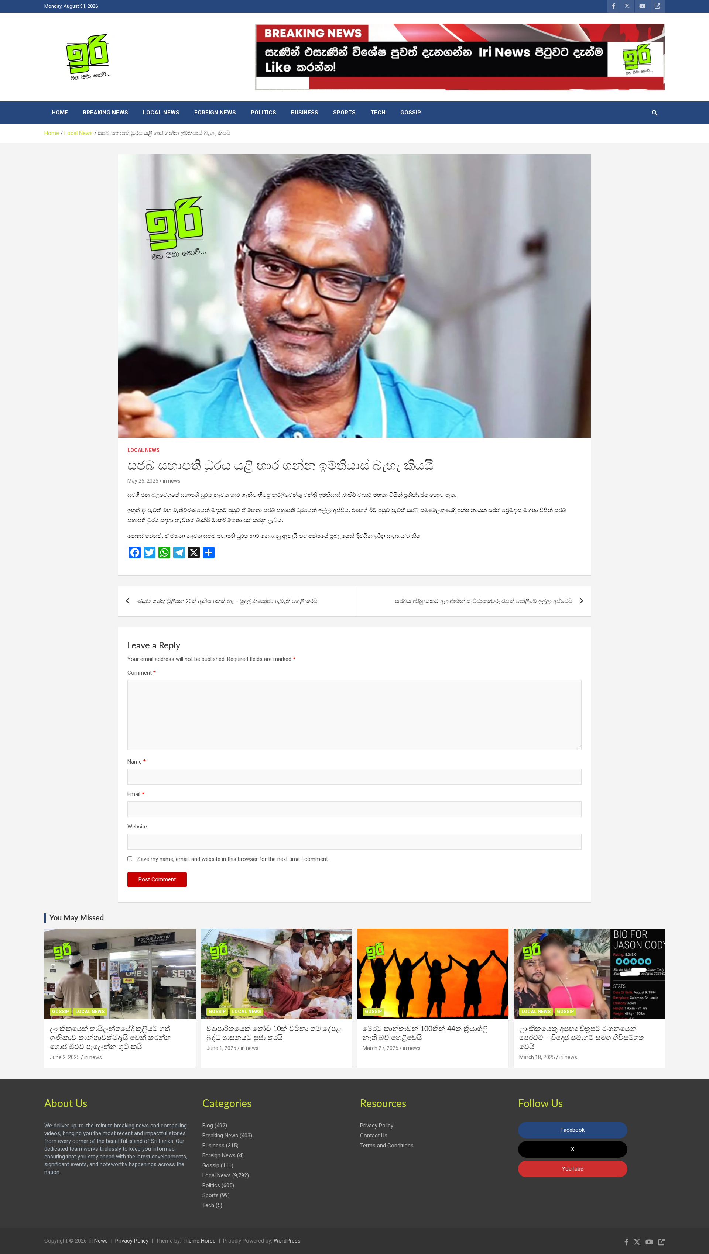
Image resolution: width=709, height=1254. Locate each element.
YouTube (572, 1168)
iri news (172, 481)
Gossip (410, 112)
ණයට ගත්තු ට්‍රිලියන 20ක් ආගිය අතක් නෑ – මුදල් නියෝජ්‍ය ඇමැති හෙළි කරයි (227, 601)
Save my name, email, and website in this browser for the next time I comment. (233, 859)
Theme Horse (199, 1240)
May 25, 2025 (142, 481)
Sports (344, 112)
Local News (161, 112)
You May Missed (76, 918)
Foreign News (215, 112)
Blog (207, 1125)
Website (137, 826)
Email (135, 794)
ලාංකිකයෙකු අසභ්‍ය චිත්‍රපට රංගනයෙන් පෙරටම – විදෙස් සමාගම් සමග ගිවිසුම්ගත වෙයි (581, 1038)
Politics (263, 112)
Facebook (573, 1130)
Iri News (98, 1240)
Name (136, 761)
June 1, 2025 (221, 1048)
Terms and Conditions (387, 1145)
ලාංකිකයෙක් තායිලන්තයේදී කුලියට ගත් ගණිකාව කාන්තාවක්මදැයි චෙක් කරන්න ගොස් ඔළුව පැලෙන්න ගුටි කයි (111, 1038)
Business (304, 112)
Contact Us (373, 1135)
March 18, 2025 (537, 1057)
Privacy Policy (376, 1125)
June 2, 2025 (65, 1057)
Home (60, 112)
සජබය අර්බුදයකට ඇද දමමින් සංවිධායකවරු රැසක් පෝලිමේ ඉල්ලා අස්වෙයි (483, 601)
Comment (141, 672)
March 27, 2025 (380, 1048)
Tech (378, 112)
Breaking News (105, 112)
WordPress (287, 1240)
